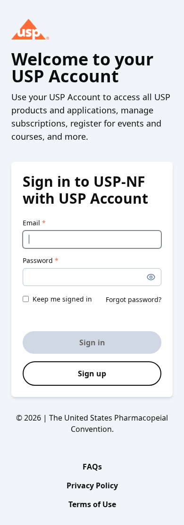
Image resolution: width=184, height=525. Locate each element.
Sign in (92, 342)
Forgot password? (133, 299)
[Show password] (151, 277)
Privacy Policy (92, 485)
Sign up (92, 373)
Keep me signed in (62, 298)
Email (34, 222)
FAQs (92, 466)
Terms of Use (92, 504)
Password (41, 260)
